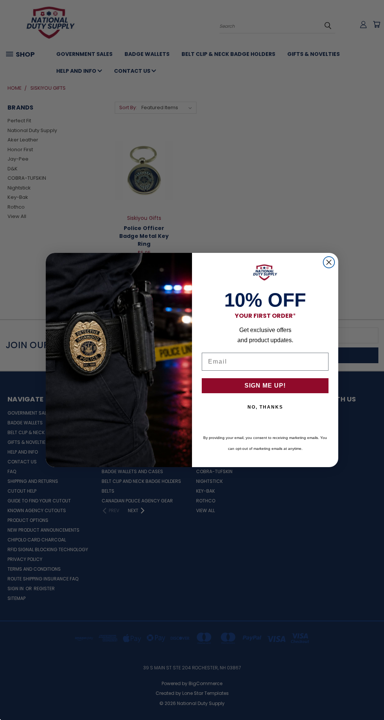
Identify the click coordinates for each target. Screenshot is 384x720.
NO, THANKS (265, 407)
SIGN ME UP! (265, 385)
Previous (372, 696)
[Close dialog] (328, 262)
